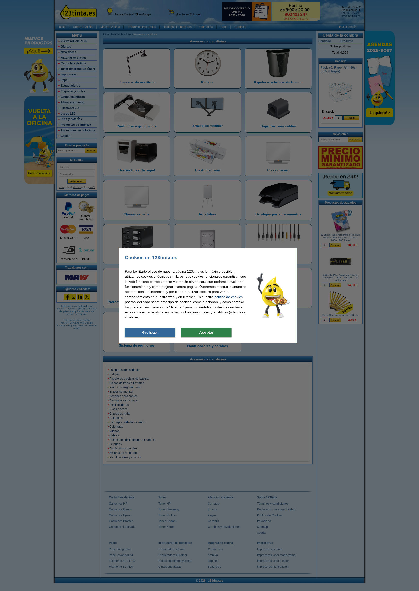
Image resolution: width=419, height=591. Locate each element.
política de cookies (228, 297)
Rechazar (150, 332)
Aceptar (206, 332)
